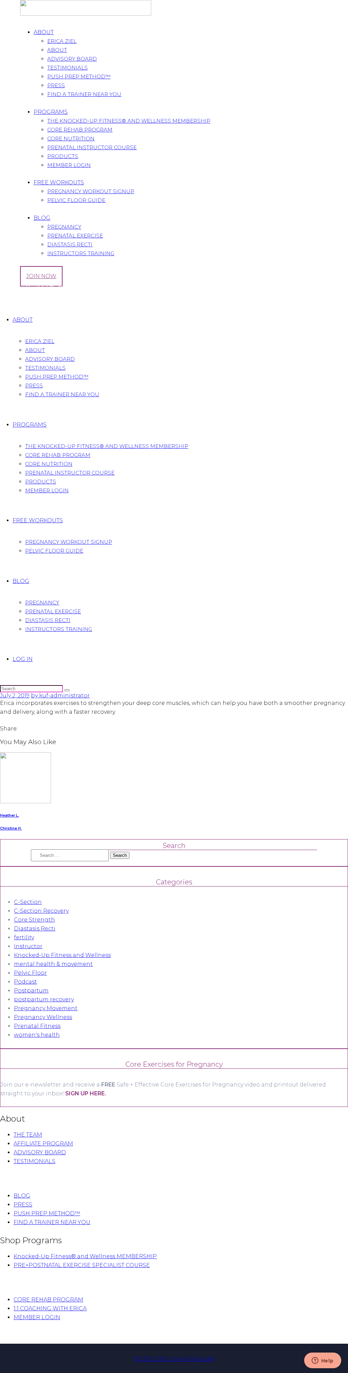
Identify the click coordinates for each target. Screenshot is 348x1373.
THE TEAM (28, 1134)
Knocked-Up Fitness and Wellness (62, 955)
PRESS (23, 1204)
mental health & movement (53, 964)
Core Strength (34, 919)
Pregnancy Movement (45, 1008)
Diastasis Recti (34, 928)
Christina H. (11, 828)
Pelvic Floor (30, 973)
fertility (24, 937)
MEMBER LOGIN (37, 1317)
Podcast (25, 981)
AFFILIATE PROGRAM (43, 1143)
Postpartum (31, 990)
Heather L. (9, 815)
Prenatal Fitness (37, 1026)
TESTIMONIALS (34, 1161)
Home (8, 299)
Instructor (28, 946)
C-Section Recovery (41, 911)
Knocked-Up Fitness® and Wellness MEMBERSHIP (85, 1256)
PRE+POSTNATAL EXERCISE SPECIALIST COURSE (82, 1265)
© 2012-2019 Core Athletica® (174, 1359)
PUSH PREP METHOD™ (47, 1213)
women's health (37, 1035)
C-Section (28, 902)
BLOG (22, 1195)
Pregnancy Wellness (43, 1017)
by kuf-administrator (60, 695)
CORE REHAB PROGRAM (48, 1299)
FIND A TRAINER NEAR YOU (52, 1222)
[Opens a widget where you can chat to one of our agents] (322, 1361)
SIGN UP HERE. (85, 1093)
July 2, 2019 (15, 695)
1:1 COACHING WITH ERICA (50, 1308)
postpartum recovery (44, 999)
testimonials (35, 299)
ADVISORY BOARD (40, 1152)
